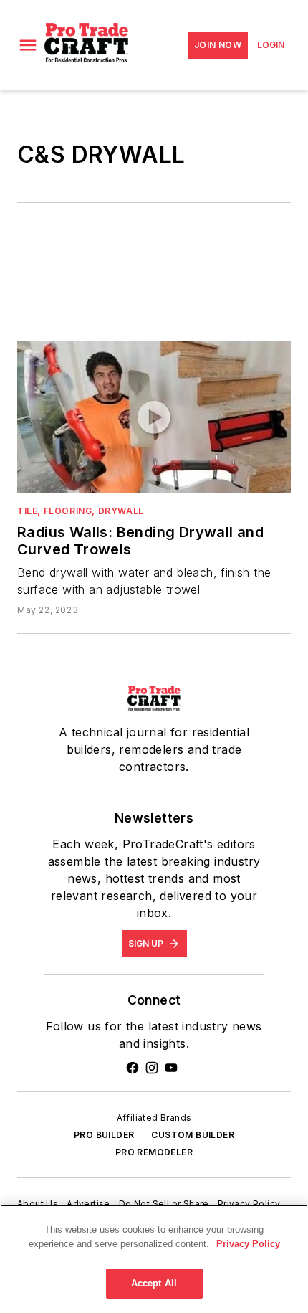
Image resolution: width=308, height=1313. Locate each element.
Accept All (154, 1283)
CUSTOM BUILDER (192, 1134)
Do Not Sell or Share (164, 1203)
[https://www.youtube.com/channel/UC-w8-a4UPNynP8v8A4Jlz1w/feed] (171, 1068)
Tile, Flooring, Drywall (80, 511)
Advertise (88, 1203)
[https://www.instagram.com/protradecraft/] (152, 1068)
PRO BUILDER (104, 1134)
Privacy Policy (249, 1203)
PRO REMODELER (154, 1152)
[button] (28, 45)
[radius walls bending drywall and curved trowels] (154, 417)
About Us (37, 1203)
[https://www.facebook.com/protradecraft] (132, 1068)
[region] (154, 1259)
